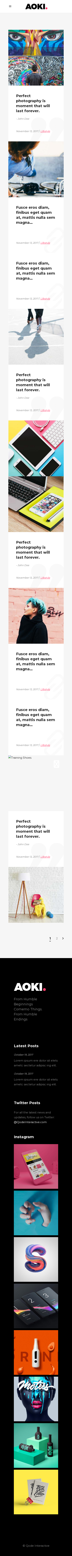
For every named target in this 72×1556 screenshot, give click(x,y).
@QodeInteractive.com (30, 1122)
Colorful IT (26, 431)
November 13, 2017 (27, 75)
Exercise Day (29, 152)
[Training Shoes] (36, 783)
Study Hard (27, 486)
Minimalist (26, 877)
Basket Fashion (31, 319)
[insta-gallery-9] (36, 1492)
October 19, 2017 (23, 1054)
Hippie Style (28, 598)
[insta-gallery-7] (36, 1399)
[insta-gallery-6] (36, 1352)
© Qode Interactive (36, 1545)
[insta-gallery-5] (36, 1306)
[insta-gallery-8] (36, 1445)
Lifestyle (45, 75)
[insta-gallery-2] (36, 1166)
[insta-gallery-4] (36, 1259)
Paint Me (25, 40)
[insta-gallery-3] (36, 1213)
